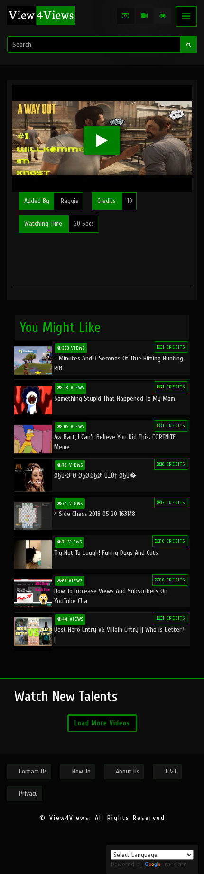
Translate (174, 864)
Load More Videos (102, 723)
